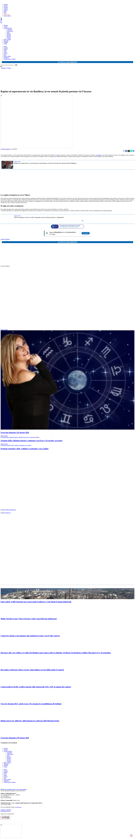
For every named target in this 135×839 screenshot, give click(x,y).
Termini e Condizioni (6, 809)
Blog (5, 54)
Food (5, 13)
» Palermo (3, 68)
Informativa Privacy (5, 811)
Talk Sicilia (6, 14)
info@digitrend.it (18, 807)
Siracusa (6, 7)
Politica (5, 10)
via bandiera (7, 239)
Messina (9, 33)
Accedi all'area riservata (67, 62)
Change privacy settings (10, 59)
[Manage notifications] (131, 835)
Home (5, 46)
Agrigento (9, 29)
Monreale (6, 41)
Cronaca (6, 8)
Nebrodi (6, 42)
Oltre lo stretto (7, 15)
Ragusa (9, 35)
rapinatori (98, 155)
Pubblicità (6, 57)
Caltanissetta (10, 31)
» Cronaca (8, 68)
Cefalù (5, 43)
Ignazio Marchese (6, 149)
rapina (2, 239)
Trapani (9, 38)
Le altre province (8, 28)
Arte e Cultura (7, 56)
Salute (5, 52)
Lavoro (5, 53)
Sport (5, 11)
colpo (57, 155)
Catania (6, 6)
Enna (8, 32)
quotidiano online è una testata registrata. (14, 789)
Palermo (6, 4)
